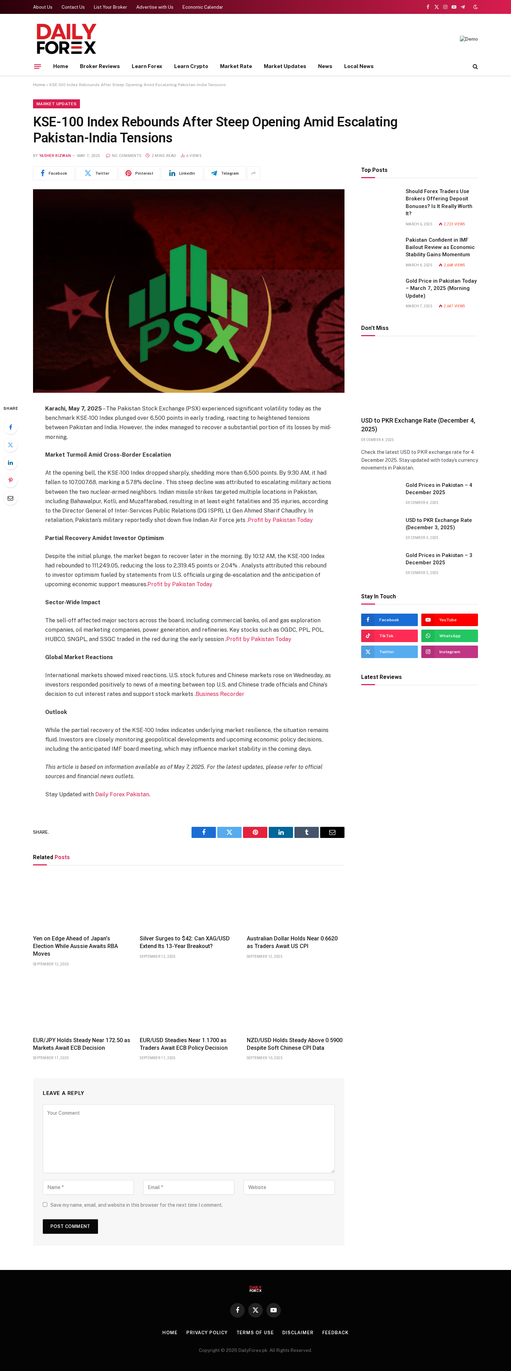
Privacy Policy (207, 1332)
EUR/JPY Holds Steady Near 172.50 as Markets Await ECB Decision (81, 1044)
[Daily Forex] (66, 39)
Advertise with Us (154, 7)
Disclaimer (297, 1332)
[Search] (474, 66)
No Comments (126, 155)
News (325, 66)
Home (60, 66)
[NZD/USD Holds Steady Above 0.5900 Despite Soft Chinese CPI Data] (295, 1003)
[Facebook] (10, 427)
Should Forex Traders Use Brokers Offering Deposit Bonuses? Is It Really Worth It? (439, 203)
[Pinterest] (10, 480)
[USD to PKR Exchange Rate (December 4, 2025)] (419, 378)
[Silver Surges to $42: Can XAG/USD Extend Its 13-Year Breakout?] (188, 901)
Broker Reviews (100, 66)
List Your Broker (110, 7)
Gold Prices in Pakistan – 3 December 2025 (439, 559)
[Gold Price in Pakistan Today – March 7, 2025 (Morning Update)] (380, 290)
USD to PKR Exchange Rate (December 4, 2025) (418, 425)
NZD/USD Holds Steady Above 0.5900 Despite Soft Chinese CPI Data (294, 1044)
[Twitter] (10, 445)
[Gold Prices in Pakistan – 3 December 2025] (380, 564)
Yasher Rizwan (55, 155)
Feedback (335, 1332)
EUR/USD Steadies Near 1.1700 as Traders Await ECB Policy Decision (184, 1044)
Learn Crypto (191, 66)
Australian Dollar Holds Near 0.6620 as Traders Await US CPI (292, 942)
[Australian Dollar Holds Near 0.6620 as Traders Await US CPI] (295, 901)
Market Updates (285, 66)
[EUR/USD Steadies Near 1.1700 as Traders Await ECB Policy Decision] (188, 1003)
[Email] (10, 498)
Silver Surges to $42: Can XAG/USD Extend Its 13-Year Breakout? (185, 942)
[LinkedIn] (10, 463)
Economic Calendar (202, 7)
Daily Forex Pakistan (122, 794)
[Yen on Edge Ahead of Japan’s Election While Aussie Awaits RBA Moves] (82, 901)
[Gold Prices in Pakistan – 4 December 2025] (380, 494)
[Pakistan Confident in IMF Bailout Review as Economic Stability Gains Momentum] (380, 249)
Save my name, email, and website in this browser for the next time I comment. (136, 1205)
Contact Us (73, 7)
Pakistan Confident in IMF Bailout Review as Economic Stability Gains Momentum (440, 247)
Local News (359, 66)
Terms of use (255, 1332)
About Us (42, 7)
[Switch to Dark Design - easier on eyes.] (475, 7)
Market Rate (236, 66)
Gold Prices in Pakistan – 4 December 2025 (439, 489)
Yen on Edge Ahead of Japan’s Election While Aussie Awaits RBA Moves (75, 946)
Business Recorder (220, 694)
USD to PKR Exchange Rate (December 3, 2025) (439, 524)
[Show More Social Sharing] (253, 173)
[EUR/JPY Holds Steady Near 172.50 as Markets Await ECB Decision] (82, 1003)
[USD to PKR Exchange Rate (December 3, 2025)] (380, 529)
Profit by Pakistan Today (280, 520)
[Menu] (37, 66)
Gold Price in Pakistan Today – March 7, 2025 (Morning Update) (441, 288)
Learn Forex (147, 66)
